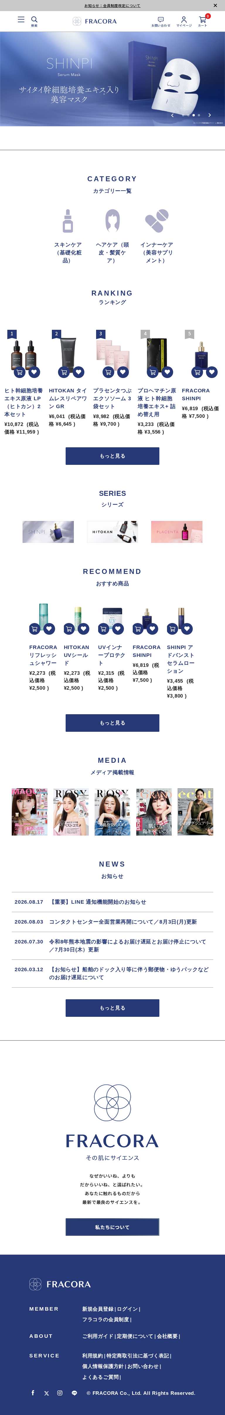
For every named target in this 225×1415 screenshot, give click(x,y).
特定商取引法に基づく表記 (138, 1356)
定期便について (135, 1336)
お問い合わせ (143, 1366)
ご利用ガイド (98, 1336)
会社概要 (167, 1336)
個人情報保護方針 (103, 1366)
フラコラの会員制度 (105, 1319)
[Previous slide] (172, 115)
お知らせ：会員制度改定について (112, 5)
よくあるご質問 (100, 1377)
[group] (112, 79)
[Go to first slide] (209, 115)
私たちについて (112, 1227)
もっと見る (113, 456)
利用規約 (92, 1356)
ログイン (127, 1309)
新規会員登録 (98, 1309)
